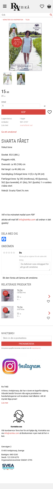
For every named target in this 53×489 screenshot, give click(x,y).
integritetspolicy (36, 348)
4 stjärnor (11, 252)
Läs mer (4, 402)
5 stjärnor (14, 252)
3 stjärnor (9, 252)
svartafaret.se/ (26, 125)
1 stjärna (4, 252)
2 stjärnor (6, 252)
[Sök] (51, 15)
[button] (43, 6)
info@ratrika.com (27, 219)
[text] (26, 91)
